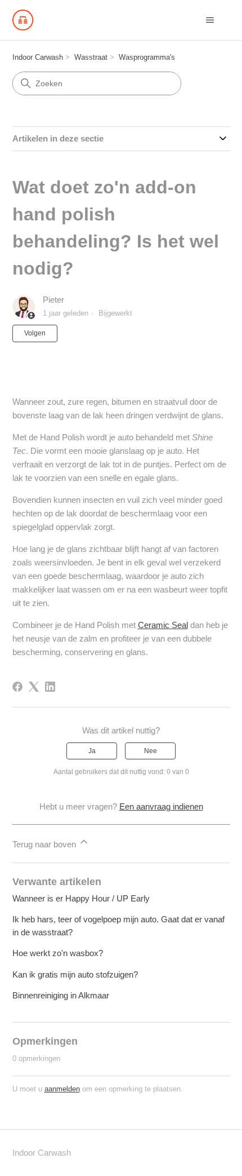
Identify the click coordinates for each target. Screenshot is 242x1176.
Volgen (35, 333)
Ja (92, 751)
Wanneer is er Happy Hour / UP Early (81, 898)
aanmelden (62, 1089)
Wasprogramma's (147, 57)
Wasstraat (90, 57)
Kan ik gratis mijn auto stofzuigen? (75, 974)
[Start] (22, 20)
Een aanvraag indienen (161, 806)
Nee (150, 751)
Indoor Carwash (37, 57)
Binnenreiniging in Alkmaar (60, 995)
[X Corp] (34, 687)
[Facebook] (17, 687)
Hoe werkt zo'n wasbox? (57, 953)
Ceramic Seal (163, 625)
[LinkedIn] (50, 687)
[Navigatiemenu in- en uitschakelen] (210, 20)
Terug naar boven (45, 844)
